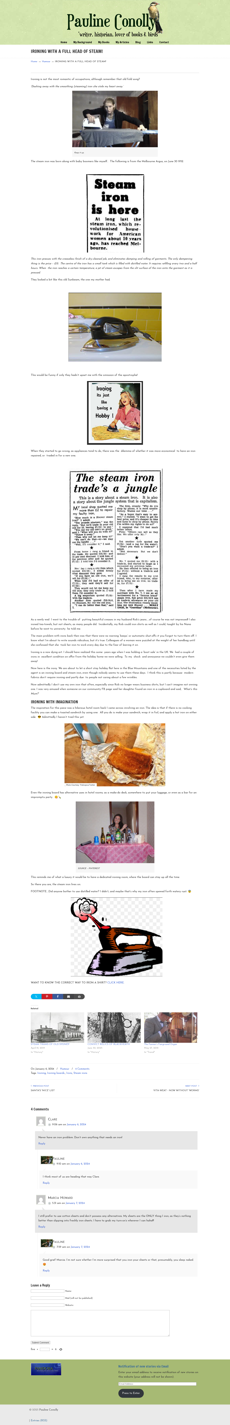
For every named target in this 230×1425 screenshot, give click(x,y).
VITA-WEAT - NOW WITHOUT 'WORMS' (176, 1090)
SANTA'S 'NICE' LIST (43, 1090)
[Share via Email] (68, 996)
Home (34, 61)
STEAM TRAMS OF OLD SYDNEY (50, 1044)
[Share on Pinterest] (47, 996)
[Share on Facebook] (57, 996)
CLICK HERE (115, 982)
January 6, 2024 (76, 1124)
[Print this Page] (79, 996)
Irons (69, 1073)
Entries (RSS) (39, 1420)
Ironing (41, 1073)
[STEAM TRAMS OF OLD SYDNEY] (57, 1027)
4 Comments (82, 1069)
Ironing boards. (56, 1073)
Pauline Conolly (115, 19)
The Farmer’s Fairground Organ (160, 1044)
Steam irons (80, 1073)
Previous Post (40, 1086)
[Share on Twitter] (36, 996)
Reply (41, 1143)
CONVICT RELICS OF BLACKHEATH (109, 1044)
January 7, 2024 (75, 1203)
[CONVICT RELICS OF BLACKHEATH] (114, 1027)
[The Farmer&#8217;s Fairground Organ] (171, 1027)
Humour (46, 61)
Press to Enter (131, 1393)
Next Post (191, 1086)
